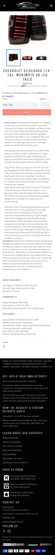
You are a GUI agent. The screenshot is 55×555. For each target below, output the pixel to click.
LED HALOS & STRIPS (12, 446)
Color (5, 99)
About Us (7, 361)
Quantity (43, 99)
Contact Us (46, 366)
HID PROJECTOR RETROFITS (15, 462)
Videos (16, 364)
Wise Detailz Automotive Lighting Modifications (27, 537)
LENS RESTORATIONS (12, 450)
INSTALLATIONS (9, 454)
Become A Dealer (30, 366)
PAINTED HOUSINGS (11, 442)
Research (15, 366)
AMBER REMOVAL (10, 438)
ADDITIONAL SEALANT (12, 458)
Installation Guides (31, 364)
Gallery (48, 361)
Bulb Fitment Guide (22, 361)
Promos (8, 364)
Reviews (38, 361)
